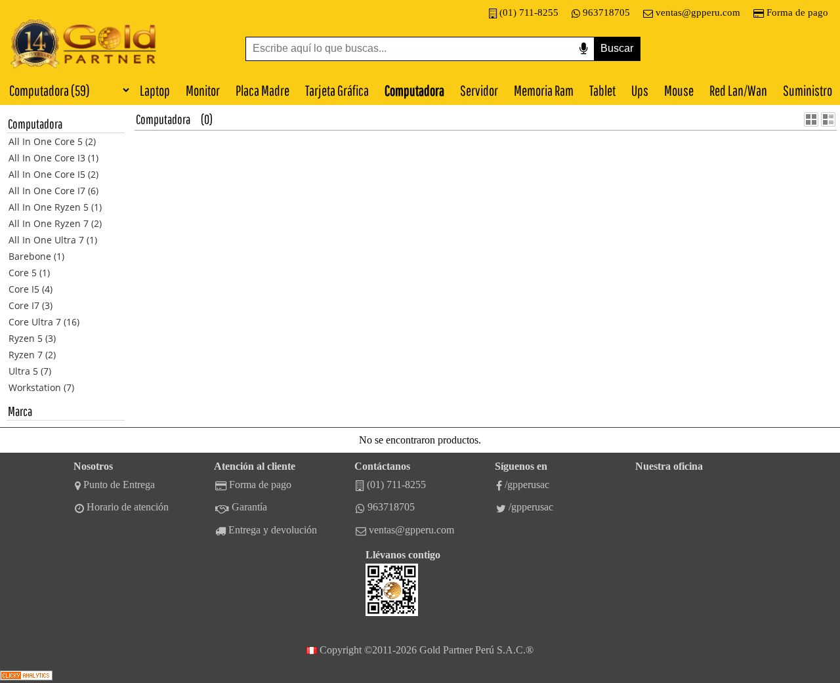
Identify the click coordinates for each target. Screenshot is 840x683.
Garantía (249, 506)
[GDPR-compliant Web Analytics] (26, 677)
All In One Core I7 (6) (53, 190)
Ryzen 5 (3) (32, 338)
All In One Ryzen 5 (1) (55, 207)
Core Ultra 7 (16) (44, 322)
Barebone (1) (36, 256)
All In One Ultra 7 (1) (53, 240)
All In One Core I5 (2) (53, 174)
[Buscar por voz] (583, 48)
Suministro (807, 90)
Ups (639, 90)
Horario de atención (128, 506)
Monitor (203, 90)
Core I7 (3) (30, 305)
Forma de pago (797, 12)
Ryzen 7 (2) (32, 354)
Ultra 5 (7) (30, 371)
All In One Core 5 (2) (52, 141)
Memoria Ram (544, 90)
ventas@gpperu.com (698, 12)
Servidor (479, 90)
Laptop (155, 90)
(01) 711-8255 (528, 12)
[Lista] (828, 119)
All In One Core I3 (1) (53, 158)
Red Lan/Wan (738, 90)
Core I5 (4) (30, 289)
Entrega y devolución (272, 529)
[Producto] (811, 119)
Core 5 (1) (29, 272)
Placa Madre (262, 90)
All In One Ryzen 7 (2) (55, 223)
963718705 (606, 12)
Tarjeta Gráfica (337, 90)
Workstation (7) (41, 387)
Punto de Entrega (119, 484)
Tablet (602, 90)
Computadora (414, 90)
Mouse (679, 90)
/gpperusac (527, 484)
